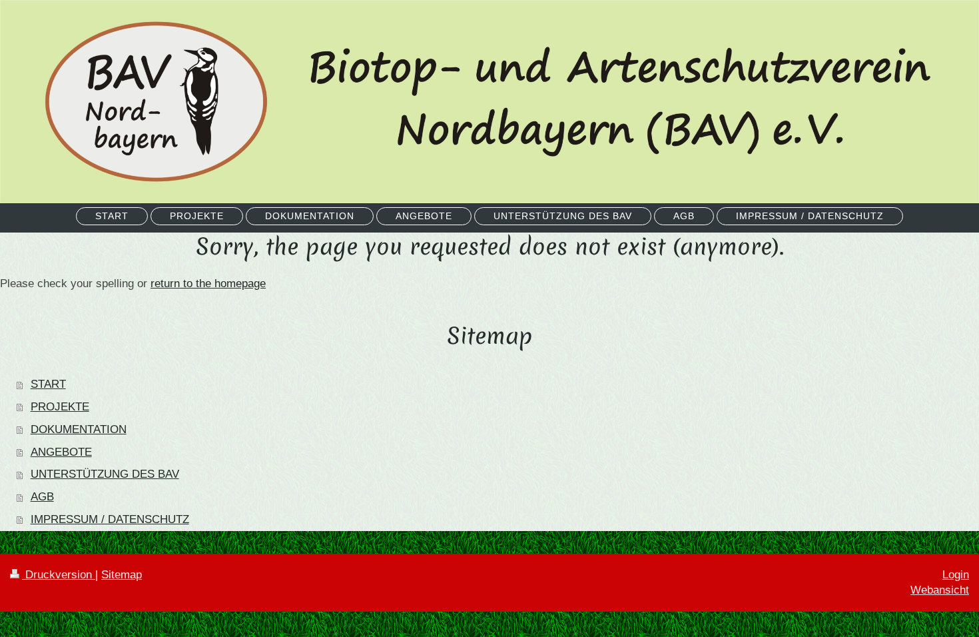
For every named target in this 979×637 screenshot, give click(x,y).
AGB (42, 496)
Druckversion (58, 574)
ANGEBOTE (61, 452)
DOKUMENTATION (79, 429)
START (48, 384)
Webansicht (939, 590)
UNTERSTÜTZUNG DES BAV (105, 474)
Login (955, 574)
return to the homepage (208, 283)
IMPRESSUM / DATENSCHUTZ (110, 519)
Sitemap (121, 574)
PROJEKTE (60, 406)
